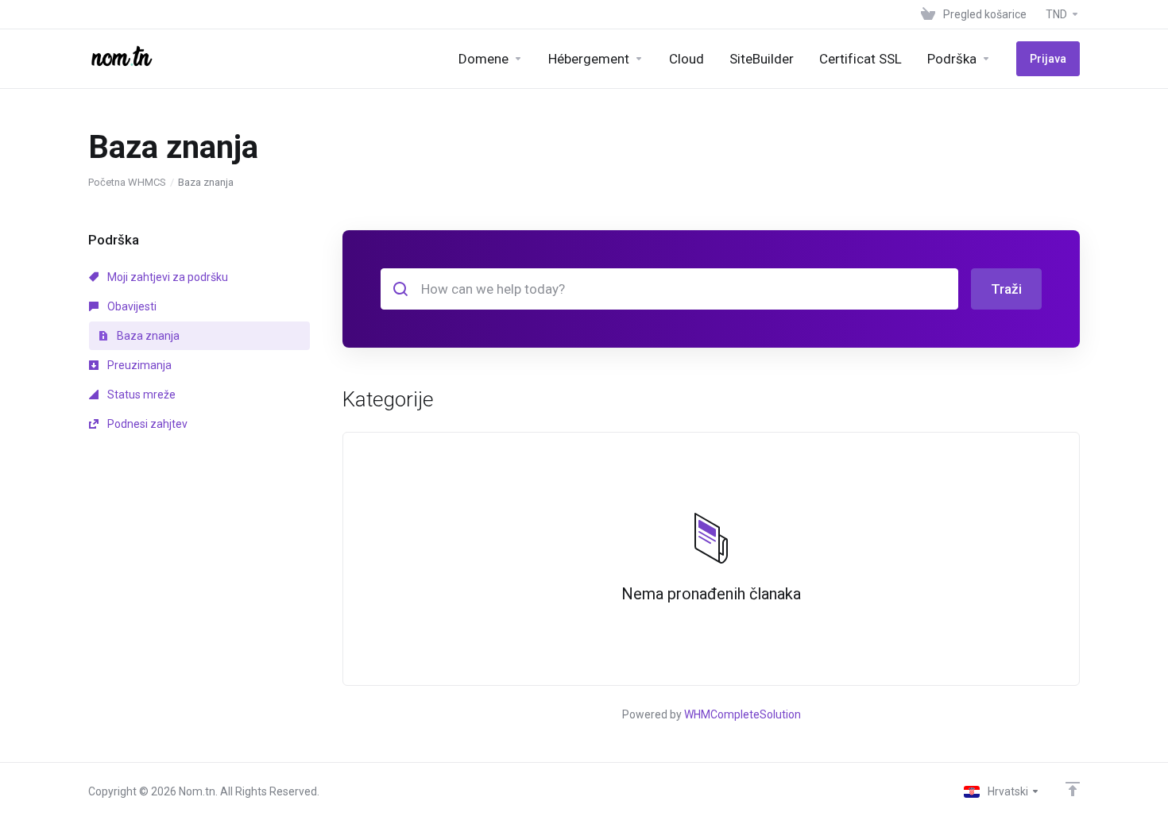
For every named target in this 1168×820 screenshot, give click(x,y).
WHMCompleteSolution (742, 714)
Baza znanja (147, 335)
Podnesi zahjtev (146, 424)
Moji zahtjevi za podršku (166, 277)
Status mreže (140, 394)
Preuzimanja (138, 365)
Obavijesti (131, 306)
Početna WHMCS (127, 182)
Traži (1006, 289)
